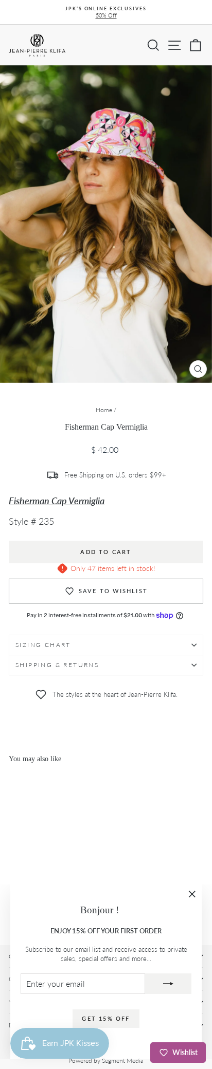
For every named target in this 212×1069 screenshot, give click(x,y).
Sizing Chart (43, 645)
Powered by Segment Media (106, 1060)
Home (104, 410)
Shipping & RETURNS (57, 665)
